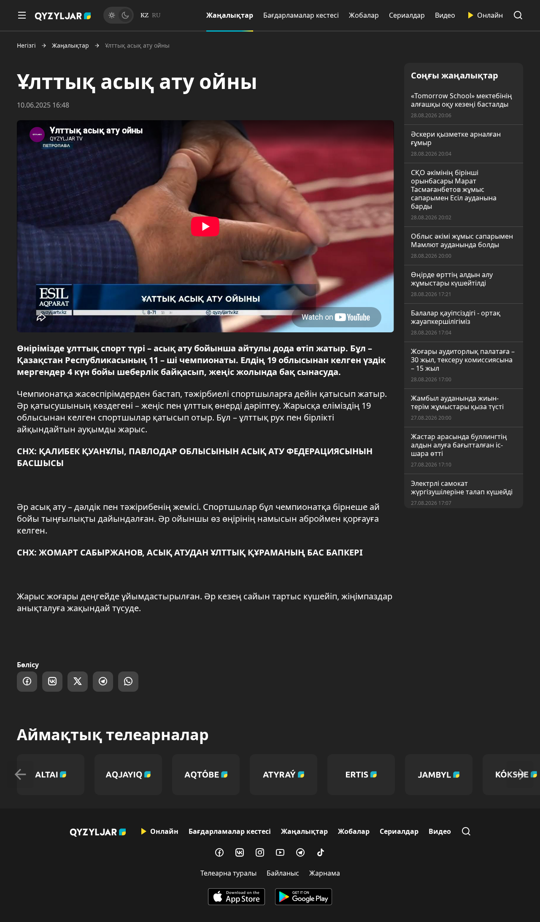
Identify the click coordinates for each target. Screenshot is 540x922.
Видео (445, 15)
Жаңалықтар (229, 15)
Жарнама (324, 873)
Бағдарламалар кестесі (301, 15)
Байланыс (283, 873)
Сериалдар (407, 15)
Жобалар (364, 15)
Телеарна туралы (228, 873)
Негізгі (26, 45)
